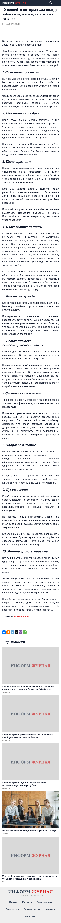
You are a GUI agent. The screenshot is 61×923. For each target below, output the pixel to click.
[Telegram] (12, 632)
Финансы (50, 909)
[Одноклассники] (8, 632)
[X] (16, 632)
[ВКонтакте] (4, 632)
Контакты (30, 916)
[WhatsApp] (25, 632)
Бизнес (13, 902)
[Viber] (20, 632)
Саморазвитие (32, 909)
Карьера (27, 902)
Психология (12, 909)
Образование (44, 902)
